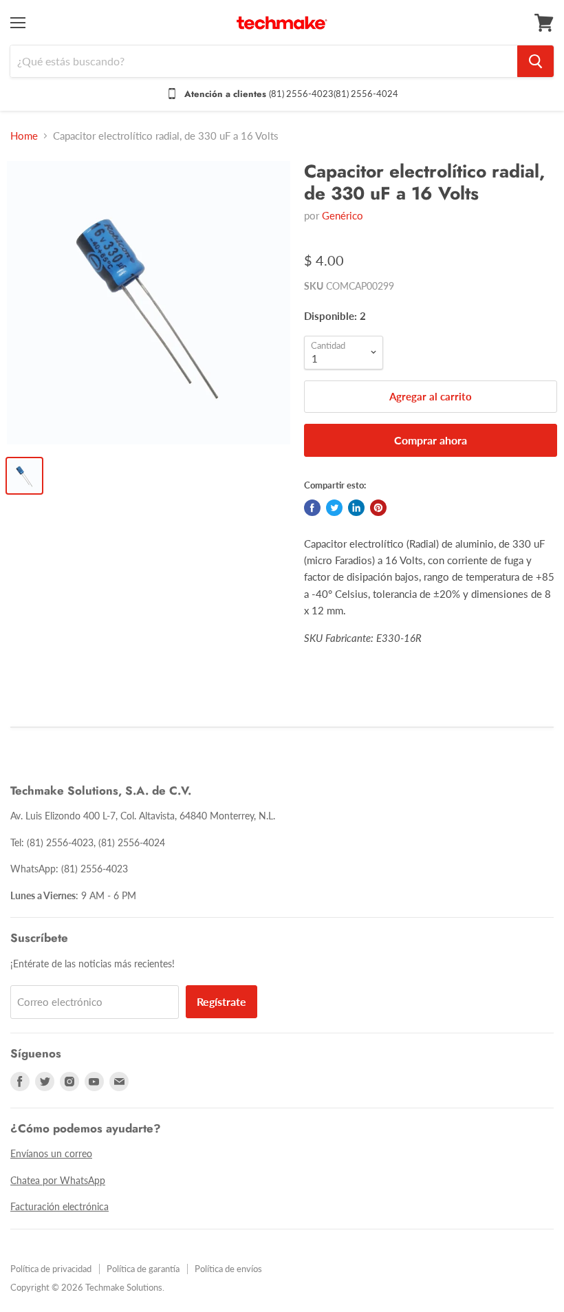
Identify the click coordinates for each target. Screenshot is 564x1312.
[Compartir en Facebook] (312, 507)
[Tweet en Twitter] (334, 507)
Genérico (342, 215)
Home (24, 136)
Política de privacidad (50, 1268)
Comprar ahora (430, 440)
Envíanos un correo (51, 1153)
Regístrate (221, 1001)
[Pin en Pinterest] (378, 507)
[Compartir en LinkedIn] (356, 507)
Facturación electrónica (59, 1206)
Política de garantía (143, 1268)
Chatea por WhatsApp (57, 1180)
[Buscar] (535, 61)
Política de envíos (228, 1268)
